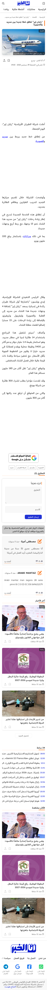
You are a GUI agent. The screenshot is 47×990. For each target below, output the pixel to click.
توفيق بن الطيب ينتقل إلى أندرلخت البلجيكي (20, 777)
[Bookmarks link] (44, 3)
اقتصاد (34, 17)
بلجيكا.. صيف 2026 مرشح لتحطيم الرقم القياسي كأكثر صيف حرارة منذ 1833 (20, 772)
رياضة (6, 9)
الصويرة (40, 141)
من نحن (42, 958)
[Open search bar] (3, 3)
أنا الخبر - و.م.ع (37, 60)
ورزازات (27, 236)
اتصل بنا (31, 958)
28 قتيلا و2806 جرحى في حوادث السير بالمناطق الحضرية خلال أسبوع (21, 767)
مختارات (31, 9)
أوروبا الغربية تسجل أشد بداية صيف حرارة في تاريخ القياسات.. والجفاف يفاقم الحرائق (20, 791)
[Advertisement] (23, 97)
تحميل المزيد (23, 736)
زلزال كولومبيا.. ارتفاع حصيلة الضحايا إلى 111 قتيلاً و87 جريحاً (20, 786)
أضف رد (7, 561)
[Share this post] (4, 60)
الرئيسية (42, 9)
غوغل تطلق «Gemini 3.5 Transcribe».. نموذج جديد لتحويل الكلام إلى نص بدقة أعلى (20, 758)
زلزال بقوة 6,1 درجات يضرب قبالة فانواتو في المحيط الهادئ (20, 782)
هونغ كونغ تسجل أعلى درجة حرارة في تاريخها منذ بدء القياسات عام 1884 (20, 801)
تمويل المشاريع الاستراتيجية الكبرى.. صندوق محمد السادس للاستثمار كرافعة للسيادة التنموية (20, 753)
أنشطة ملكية (18, 9)
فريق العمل (19, 958)
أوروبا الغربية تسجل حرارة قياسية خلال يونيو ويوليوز (20, 796)
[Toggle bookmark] (9, 60)
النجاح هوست (10, 987)
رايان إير (32, 468)
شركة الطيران (21, 468)
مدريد (5, 136)
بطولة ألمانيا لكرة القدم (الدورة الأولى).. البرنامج (21, 763)
